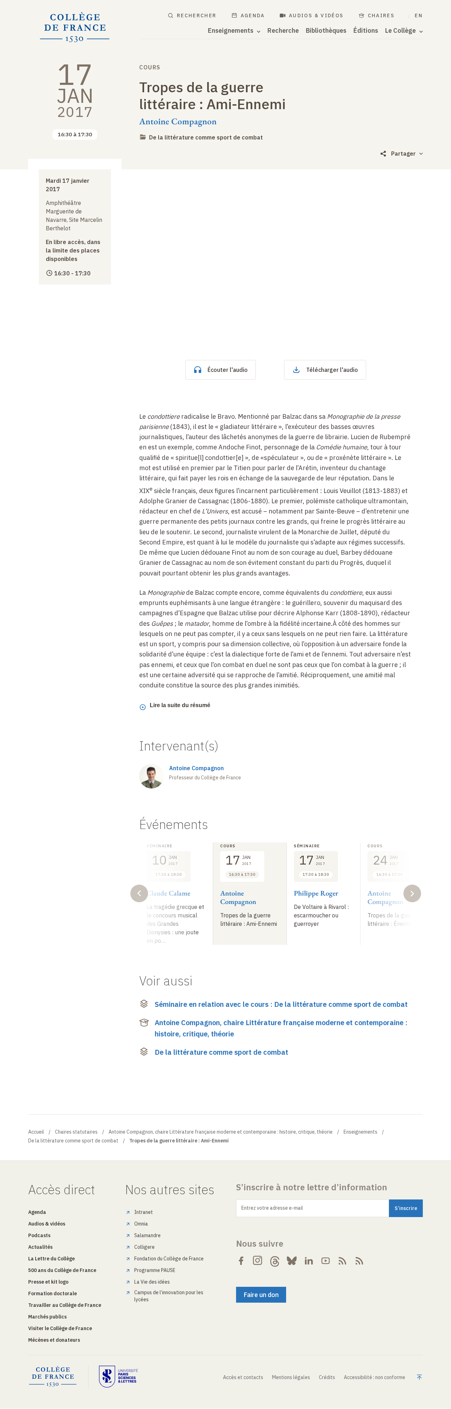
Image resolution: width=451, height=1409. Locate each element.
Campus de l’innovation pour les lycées (168, 1296)
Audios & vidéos (316, 15)
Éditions (365, 31)
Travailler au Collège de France (64, 1305)
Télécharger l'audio (332, 369)
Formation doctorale (52, 1293)
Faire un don (261, 1295)
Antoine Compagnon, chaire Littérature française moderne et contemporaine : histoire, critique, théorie (281, 1028)
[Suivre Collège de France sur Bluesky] (292, 1261)
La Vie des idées (152, 1282)
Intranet (143, 1212)
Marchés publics (47, 1317)
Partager (403, 153)
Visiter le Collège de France (60, 1328)
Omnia (141, 1224)
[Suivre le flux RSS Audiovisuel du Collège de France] (359, 1261)
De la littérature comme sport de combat (206, 137)
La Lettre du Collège (51, 1258)
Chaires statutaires (76, 1132)
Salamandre (147, 1235)
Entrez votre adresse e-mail (272, 1208)
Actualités (40, 1247)
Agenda (253, 15)
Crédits (327, 1377)
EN (419, 15)
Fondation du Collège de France (169, 1258)
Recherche (283, 31)
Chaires (381, 15)
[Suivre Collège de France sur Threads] (275, 1261)
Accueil (36, 1132)
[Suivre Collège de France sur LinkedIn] (309, 1261)
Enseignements (360, 1132)
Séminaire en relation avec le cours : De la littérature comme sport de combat (281, 1004)
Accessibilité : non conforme (374, 1377)
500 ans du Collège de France (62, 1270)
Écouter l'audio (228, 369)
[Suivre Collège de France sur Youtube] (325, 1261)
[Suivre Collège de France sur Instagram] (258, 1261)
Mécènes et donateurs (54, 1340)
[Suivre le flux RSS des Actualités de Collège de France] (342, 1261)
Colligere (144, 1247)
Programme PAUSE (154, 1270)
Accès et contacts (243, 1377)
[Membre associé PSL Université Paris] (118, 1377)
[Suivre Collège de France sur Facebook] (241, 1261)
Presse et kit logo (48, 1282)
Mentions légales (291, 1377)
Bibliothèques (326, 31)
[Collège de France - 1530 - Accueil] (75, 27)
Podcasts (39, 1235)
